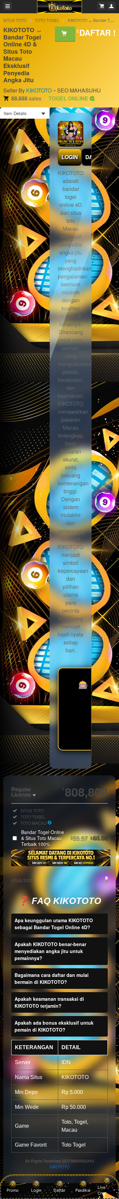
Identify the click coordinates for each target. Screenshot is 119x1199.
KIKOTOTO (39, 90)
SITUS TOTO (14, 20)
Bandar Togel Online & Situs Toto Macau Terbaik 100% (64, 838)
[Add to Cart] (65, 34)
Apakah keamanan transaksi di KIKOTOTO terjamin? (49, 1002)
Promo (13, 1190)
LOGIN (69, 157)
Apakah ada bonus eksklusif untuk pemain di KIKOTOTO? (54, 1026)
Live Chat (102, 1190)
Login (36, 1190)
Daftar (59, 1190)
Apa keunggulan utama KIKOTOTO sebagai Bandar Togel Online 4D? (54, 923)
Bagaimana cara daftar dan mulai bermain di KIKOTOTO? (52, 978)
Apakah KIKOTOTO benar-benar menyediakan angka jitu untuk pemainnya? (50, 951)
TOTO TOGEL (47, 20)
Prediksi (82, 1190)
